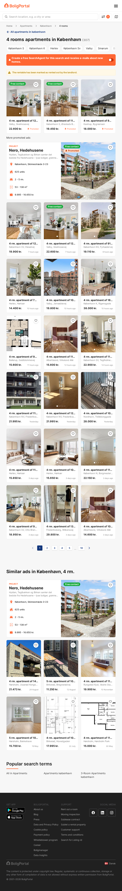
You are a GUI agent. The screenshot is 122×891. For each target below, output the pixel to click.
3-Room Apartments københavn (93, 775)
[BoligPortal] (17, 5)
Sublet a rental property (73, 824)
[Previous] (32, 548)
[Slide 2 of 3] (24, 406)
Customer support (70, 829)
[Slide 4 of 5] (26, 113)
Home (9, 25)
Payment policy (42, 834)
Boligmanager (41, 850)
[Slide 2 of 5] (22, 113)
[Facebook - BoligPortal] (93, 813)
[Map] (116, 17)
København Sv (72, 48)
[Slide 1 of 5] (20, 113)
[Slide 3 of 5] (24, 113)
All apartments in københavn (27, 31)
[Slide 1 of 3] (22, 406)
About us (38, 809)
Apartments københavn (58, 773)
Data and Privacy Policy (46, 824)
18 (81, 548)
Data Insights (40, 855)
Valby (89, 48)
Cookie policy (41, 829)
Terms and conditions (72, 834)
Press (36, 819)
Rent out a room (69, 809)
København (46, 25)
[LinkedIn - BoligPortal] (102, 813)
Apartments (26, 25)
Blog (36, 814)
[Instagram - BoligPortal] (112, 813)
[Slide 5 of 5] (27, 113)
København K (37, 48)
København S (16, 48)
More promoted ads (18, 137)
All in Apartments (16, 773)
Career (37, 845)
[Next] (89, 548)
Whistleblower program (46, 840)
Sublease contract (70, 819)
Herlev (54, 48)
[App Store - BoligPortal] (14, 817)
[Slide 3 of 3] (26, 406)
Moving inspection (70, 814)
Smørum (103, 48)
